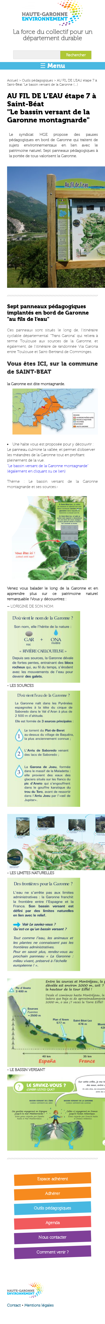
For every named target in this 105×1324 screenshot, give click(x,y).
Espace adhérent (52, 1178)
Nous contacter (52, 1237)
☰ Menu (52, 66)
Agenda (52, 1222)
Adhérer (52, 1193)
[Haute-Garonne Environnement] (52, 13)
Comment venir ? (53, 1252)
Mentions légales (39, 1305)
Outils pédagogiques (37, 80)
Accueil (12, 80)
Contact (14, 1305)
